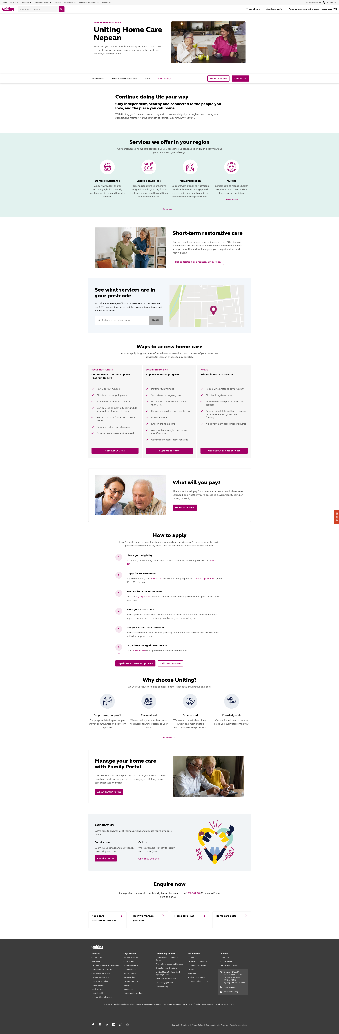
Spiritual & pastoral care (166, 978)
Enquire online (226, 961)
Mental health (97, 993)
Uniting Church (130, 969)
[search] (61, 9)
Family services (98, 985)
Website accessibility (239, 1025)
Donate (191, 957)
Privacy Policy (197, 1025)
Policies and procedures (133, 993)
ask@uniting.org (231, 992)
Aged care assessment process (304, 9)
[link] (107, 920)
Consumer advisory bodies (198, 981)
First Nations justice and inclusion (169, 964)
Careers (191, 969)
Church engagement (164, 982)
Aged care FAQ (329, 9)
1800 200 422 (156, 578)
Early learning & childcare (102, 969)
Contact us (106, 2)
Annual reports (130, 973)
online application (205, 578)
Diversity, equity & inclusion (167, 968)
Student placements (196, 977)
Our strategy (129, 961)
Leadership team (131, 965)
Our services (97, 957)
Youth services (97, 989)
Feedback (336, 517)
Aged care (96, 961)
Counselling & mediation (102, 973)
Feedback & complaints (229, 965)
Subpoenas (128, 989)
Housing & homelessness (102, 997)
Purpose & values (131, 957)
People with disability (100, 981)
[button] (169, 209)
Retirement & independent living (105, 965)
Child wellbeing (162, 986)
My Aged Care (143, 596)
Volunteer (192, 973)
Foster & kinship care (100, 977)
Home (5, 2)
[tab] (98, 78)
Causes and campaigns (197, 961)
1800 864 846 (138, 650)
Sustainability (129, 977)
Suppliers (127, 985)
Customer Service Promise (217, 1025)
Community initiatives (197, 965)
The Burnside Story (131, 981)
